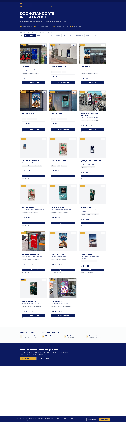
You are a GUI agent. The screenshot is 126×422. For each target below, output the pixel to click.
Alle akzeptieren (104, 419)
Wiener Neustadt (91, 35)
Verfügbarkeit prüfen (33, 82)
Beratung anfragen (27, 358)
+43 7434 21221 (92, 0)
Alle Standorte (29, 35)
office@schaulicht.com (101, 0)
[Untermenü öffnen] (57, 5)
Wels (58, 35)
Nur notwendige (92, 419)
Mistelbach (79, 35)
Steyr (64, 35)
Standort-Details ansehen (28, 84)
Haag (71, 35)
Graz (51, 35)
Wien (39, 35)
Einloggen (102, 4)
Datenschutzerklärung (22, 420)
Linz (45, 35)
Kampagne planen (44, 358)
